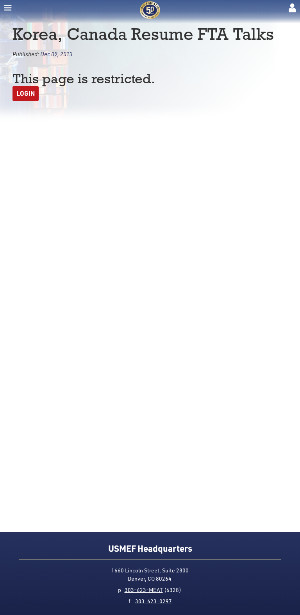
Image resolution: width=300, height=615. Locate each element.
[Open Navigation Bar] (8, 8)
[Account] (292, 8)
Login (25, 93)
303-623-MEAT (144, 589)
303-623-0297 (153, 601)
